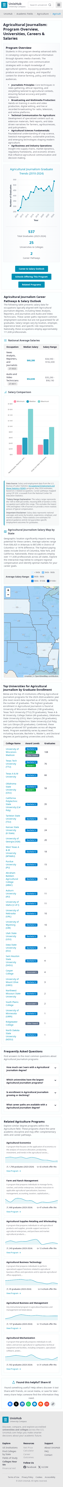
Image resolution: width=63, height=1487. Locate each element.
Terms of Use (13, 1477)
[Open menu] (59, 5)
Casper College (9, 972)
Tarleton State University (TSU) (13, 818)
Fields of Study (9, 1457)
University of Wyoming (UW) (12, 924)
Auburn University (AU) (11, 893)
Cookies (39, 1477)
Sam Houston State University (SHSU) (12, 961)
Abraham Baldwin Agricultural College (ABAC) (12, 878)
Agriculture (43, 13)
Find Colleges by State (9, 1453)
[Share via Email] (46, 1404)
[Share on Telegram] (34, 1404)
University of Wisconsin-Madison (12, 752)
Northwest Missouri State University (13, 993)
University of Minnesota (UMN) (12, 1013)
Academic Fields (25, 13)
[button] (8, 590)
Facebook (31, 1467)
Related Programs (31, 284)
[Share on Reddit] (40, 1404)
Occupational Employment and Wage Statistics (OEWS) (30, 487)
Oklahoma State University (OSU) (11, 788)
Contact (48, 1454)
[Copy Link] (52, 1404)
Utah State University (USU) (11, 936)
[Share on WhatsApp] (28, 1404)
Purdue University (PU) (11, 864)
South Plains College (12, 1003)
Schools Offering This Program (31, 276)
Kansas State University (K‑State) (12, 830)
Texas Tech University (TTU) (11, 763)
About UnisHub (52, 1447)
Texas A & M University (12, 775)
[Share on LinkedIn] (22, 1404)
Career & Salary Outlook (31, 268)
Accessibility (50, 1477)
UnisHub (8, 13)
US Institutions (10, 1447)
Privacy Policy (27, 1477)
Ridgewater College (12, 1023)
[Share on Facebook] (10, 1404)
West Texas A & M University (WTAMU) (12, 852)
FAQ (46, 1451)
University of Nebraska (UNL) (12, 913)
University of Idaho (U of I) (12, 903)
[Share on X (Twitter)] (16, 1404)
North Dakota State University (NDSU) (12, 1035)
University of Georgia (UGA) (13, 840)
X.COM (44, 1467)
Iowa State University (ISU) (11, 947)
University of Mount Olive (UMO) (12, 982)
